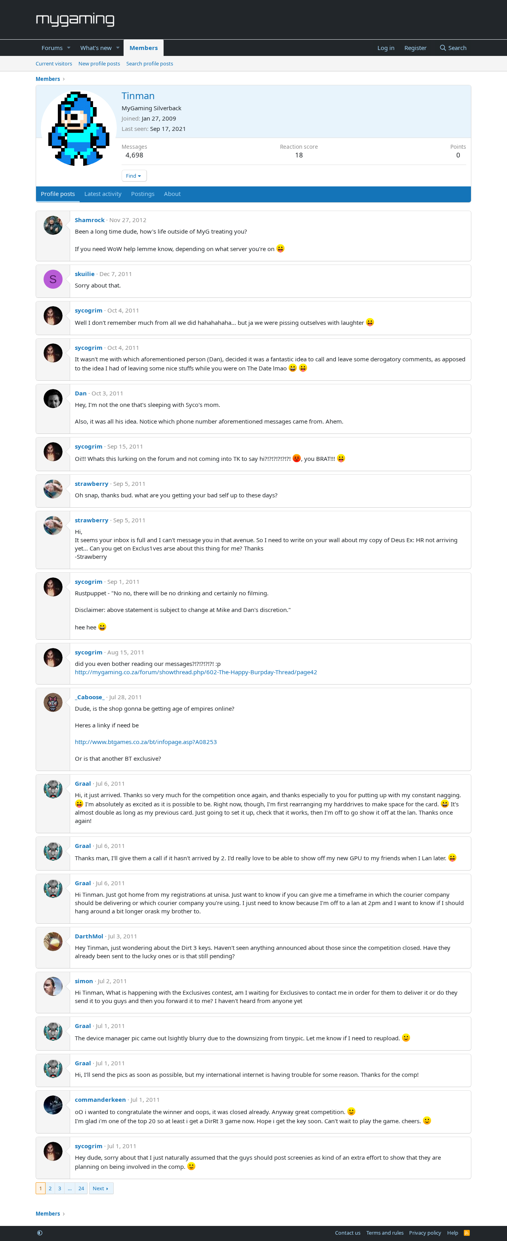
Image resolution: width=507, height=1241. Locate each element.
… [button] (70, 1188)
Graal (83, 783)
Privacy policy (425, 1232)
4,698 (134, 154)
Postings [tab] (142, 194)
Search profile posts (149, 63)
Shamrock (90, 220)
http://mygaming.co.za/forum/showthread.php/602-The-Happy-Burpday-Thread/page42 (196, 672)
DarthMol (89, 936)
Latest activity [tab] (103, 194)
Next (98, 1188)
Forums (52, 48)
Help (452, 1232)
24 (81, 1188)
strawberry (92, 483)
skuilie (85, 274)
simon (84, 981)
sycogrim (89, 310)
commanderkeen (100, 1099)
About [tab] (172, 194)
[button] (68, 48)
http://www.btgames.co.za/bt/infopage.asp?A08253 (146, 742)
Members (144, 48)
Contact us (347, 1232)
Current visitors (54, 63)
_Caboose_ (90, 697)
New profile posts (99, 63)
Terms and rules (385, 1232)
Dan (81, 393)
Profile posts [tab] (58, 194)
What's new (96, 48)
